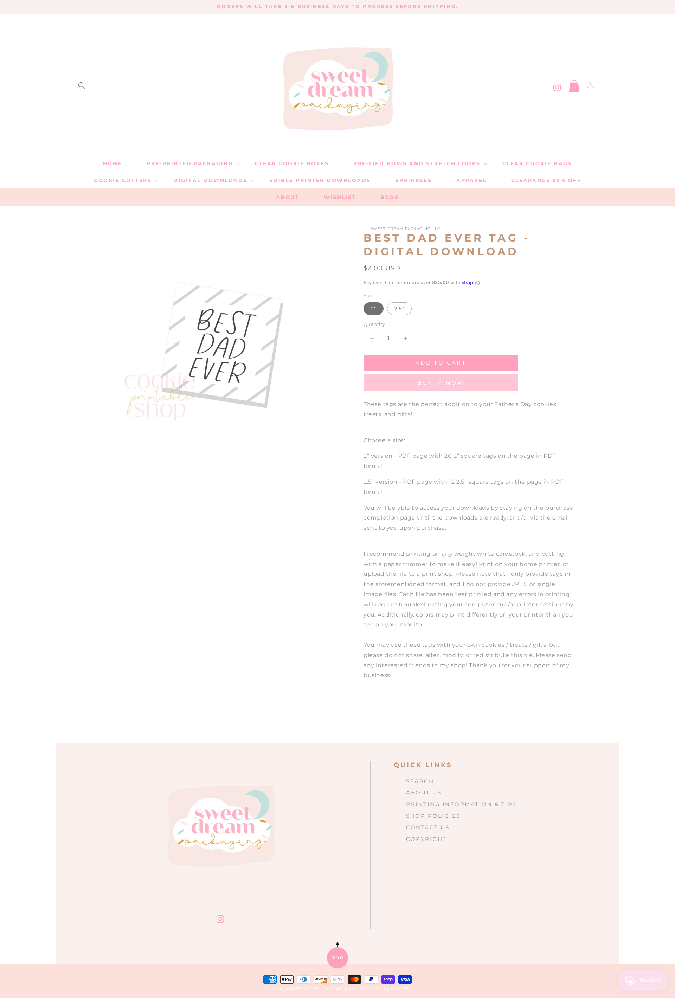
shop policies (433, 815)
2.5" (399, 308)
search (420, 781)
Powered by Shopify (385, 988)
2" (373, 308)
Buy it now (440, 382)
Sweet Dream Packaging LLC (322, 988)
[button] (81, 85)
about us (424, 792)
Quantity (374, 324)
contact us (428, 827)
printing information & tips (461, 804)
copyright (426, 839)
